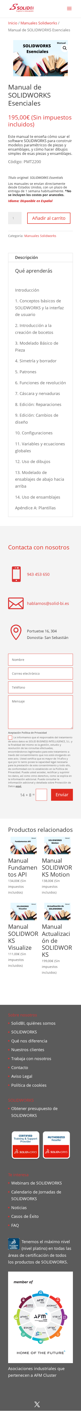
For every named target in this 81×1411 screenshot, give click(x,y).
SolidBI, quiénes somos (33, 1023)
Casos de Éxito (25, 1216)
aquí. (19, 786)
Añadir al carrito (48, 218)
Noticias (19, 1207)
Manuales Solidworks (38, 23)
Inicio (12, 23)
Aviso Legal (21, 1076)
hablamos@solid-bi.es (48, 603)
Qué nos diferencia (29, 1041)
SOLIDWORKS (24, 1032)
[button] (65, 48)
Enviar (62, 795)
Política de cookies (29, 1085)
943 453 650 (38, 574)
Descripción (26, 257)
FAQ (15, 1225)
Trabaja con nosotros (31, 1058)
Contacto (19, 1067)
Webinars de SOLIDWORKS (36, 1183)
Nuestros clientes (27, 1049)
